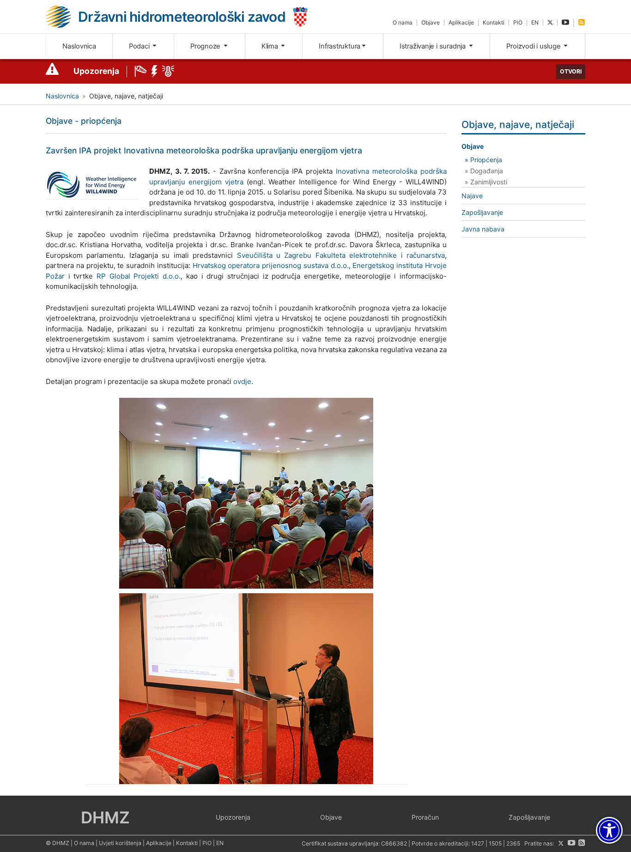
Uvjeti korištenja (120, 843)
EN (535, 22)
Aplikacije (461, 22)
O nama (403, 22)
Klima (270, 46)
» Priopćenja (483, 160)
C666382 (394, 843)
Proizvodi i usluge (534, 46)
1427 (477, 843)
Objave (430, 22)
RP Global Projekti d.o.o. (139, 276)
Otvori (571, 71)
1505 (495, 843)
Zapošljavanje (482, 212)
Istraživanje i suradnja (433, 46)
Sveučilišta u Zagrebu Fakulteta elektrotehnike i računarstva (341, 255)
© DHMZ (57, 843)
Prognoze (206, 46)
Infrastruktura (339, 46)
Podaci (140, 46)
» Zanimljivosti (486, 182)
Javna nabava (482, 229)
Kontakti (493, 22)
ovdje (242, 381)
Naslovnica (79, 46)
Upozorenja (96, 71)
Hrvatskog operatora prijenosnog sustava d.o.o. (271, 265)
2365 (513, 843)
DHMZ (105, 817)
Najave (472, 196)
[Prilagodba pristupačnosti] (609, 830)
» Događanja (484, 171)
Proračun (425, 817)
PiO (517, 22)
